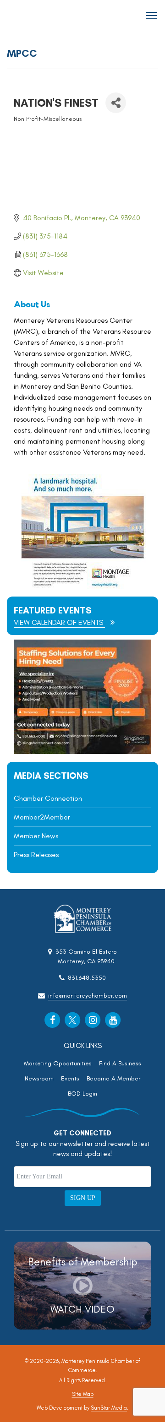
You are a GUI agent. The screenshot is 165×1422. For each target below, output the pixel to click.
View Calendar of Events (59, 622)
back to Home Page (32, 15)
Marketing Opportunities (58, 1063)
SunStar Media (109, 1408)
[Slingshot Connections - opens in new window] (82, 751)
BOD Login (82, 1093)
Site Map (83, 1394)
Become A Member (113, 1078)
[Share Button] (115, 102)
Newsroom (39, 1078)
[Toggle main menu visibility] (151, 15)
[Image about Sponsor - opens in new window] (82, 586)
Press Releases (36, 854)
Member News (36, 835)
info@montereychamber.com (87, 995)
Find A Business (120, 1063)
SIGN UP (82, 1197)
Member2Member (42, 817)
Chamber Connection (48, 798)
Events (70, 1078)
